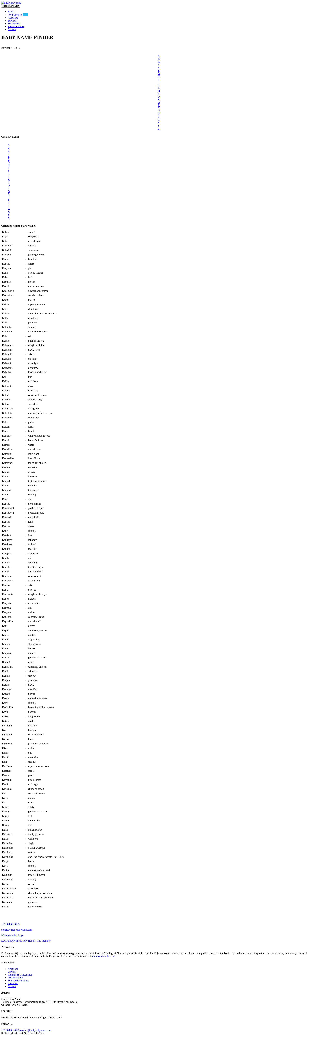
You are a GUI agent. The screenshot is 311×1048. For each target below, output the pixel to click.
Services (12, 20)
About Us (13, 17)
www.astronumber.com (103, 956)
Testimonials (14, 23)
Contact (12, 29)
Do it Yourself (15, 14)
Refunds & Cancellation (20, 974)
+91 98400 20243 (10, 924)
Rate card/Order (16, 26)
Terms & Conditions (18, 980)
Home (11, 11)
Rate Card (13, 983)
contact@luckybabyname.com (16, 929)
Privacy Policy (15, 977)
